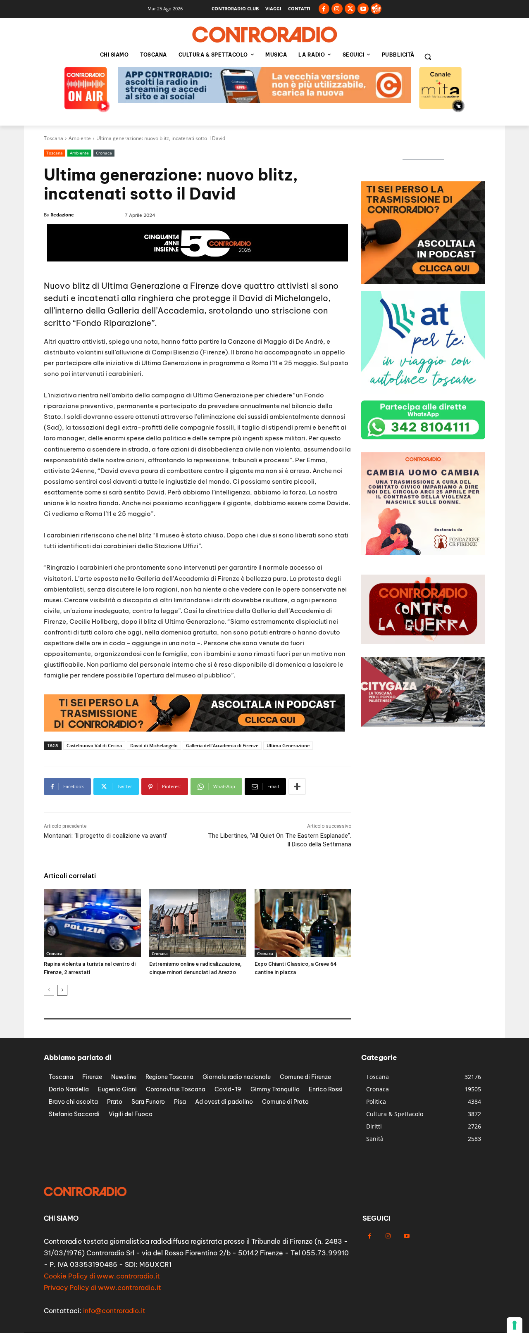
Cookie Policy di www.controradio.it (102, 1276)
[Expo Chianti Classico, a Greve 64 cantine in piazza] (303, 923)
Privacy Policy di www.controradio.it (102, 1287)
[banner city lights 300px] (423, 282)
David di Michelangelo (154, 745)
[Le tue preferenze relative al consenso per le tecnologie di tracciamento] (514, 1325)
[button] (427, 56)
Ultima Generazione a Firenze (160, 285)
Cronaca (104, 153)
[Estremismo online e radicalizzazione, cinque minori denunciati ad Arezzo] (197, 923)
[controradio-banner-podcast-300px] (423, 391)
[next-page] (62, 990)
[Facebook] (324, 8)
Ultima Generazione (288, 745)
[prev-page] (49, 990)
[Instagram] (337, 8)
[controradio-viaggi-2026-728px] (194, 729)
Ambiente (80, 138)
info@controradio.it (114, 1311)
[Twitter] (350, 8)
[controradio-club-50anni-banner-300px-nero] (423, 553)
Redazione (62, 214)
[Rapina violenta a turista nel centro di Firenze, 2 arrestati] (92, 923)
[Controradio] (264, 34)
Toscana (53, 138)
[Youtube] (363, 8)
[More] (297, 786)
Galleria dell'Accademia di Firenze (222, 745)
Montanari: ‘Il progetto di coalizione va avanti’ (105, 835)
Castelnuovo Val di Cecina (94, 745)
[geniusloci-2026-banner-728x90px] (264, 101)
